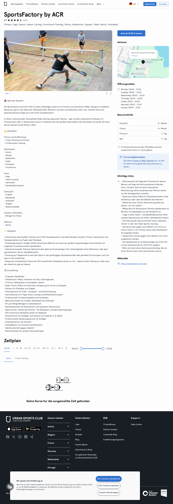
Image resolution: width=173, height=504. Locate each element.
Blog (77, 439)
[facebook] (7, 436)
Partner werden (48, 4)
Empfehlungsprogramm (113, 439)
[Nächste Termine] (66, 348)
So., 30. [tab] (36, 348)
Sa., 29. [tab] (28, 348)
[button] (59, 426)
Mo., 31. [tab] (46, 348)
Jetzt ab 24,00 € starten (131, 33)
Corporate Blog (110, 434)
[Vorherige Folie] (106, 93)
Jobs (77, 424)
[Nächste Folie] (110, 93)
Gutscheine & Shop (83, 449)
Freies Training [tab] (21, 358)
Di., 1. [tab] (53, 348)
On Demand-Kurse (85, 4)
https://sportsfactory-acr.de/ (134, 263)
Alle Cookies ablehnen (109, 485)
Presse (78, 429)
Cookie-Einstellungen (109, 492)
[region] (75, 485)
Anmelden (163, 4)
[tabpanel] (58, 384)
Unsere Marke (81, 444)
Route (135, 56)
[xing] (31, 436)
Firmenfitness (32, 4)
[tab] (4, 93)
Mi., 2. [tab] (60, 348)
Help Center (136, 424)
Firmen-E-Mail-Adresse (143, 160)
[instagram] (19, 436)
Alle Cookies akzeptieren (108, 479)
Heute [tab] (7, 348)
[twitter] (13, 436)
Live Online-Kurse (66, 4)
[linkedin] (25, 436)
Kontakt (78, 434)
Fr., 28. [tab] (19, 348)
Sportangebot (17, 4)
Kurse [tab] (8, 358)
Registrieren (150, 4)
